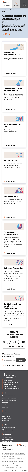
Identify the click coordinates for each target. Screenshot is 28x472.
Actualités (5, 405)
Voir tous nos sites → (8, 441)
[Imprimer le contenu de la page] (6, 34)
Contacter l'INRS (8, 430)
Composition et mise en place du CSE (13, 89)
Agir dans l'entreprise (13, 268)
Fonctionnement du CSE (12, 125)
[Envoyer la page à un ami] (3, 34)
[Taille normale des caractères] (9, 34)
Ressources (5, 407)
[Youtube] (16, 342)
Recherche (16, 5)
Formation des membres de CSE (11, 233)
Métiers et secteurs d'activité (10, 398)
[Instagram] (22, 342)
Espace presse (6, 420)
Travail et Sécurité (7, 437)
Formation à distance (8, 439)
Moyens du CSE (10, 160)
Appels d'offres (6, 418)
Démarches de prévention (9, 400)
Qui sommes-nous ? (7, 414)
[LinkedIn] (5, 342)
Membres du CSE (11, 196)
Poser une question (9, 427)
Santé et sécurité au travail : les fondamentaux (12, 306)
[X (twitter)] (11, 342)
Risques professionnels (8, 396)
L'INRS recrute (6, 416)
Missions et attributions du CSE (12, 53)
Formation (5, 402)
